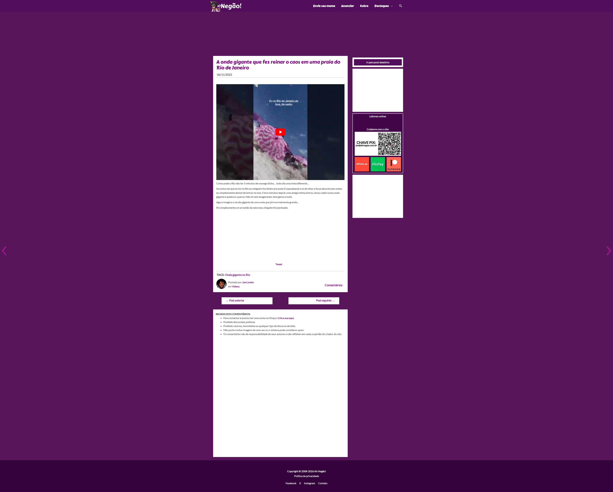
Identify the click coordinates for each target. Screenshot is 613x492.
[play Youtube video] (280, 132)
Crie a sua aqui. (286, 317)
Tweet (279, 264)
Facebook (291, 483)
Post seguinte (325, 300)
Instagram (309, 483)
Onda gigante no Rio (237, 275)
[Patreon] (394, 163)
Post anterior (235, 300)
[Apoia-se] (363, 163)
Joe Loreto (248, 282)
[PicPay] (379, 163)
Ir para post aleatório (377, 62)
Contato (322, 483)
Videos (236, 286)
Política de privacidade (306, 475)
